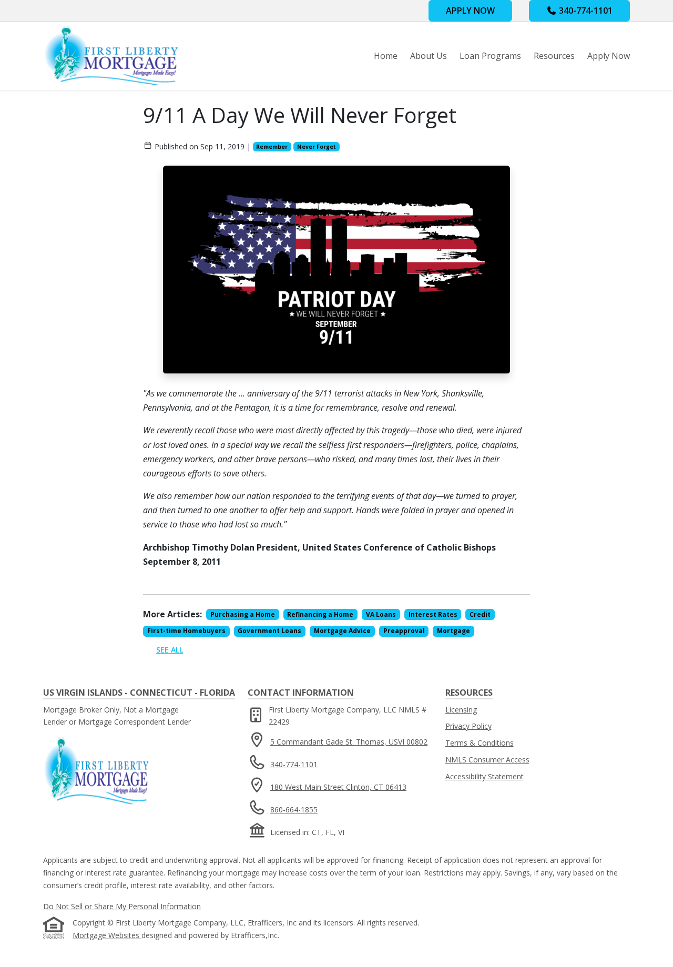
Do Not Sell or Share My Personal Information (122, 906)
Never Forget (316, 146)
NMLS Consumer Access (487, 760)
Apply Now (608, 56)
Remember (272, 146)
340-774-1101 (585, 10)
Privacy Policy (468, 726)
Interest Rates (433, 614)
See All (169, 650)
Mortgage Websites (107, 935)
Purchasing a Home (242, 614)
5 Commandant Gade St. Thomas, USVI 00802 (348, 742)
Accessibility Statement (484, 776)
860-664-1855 (294, 810)
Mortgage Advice (342, 630)
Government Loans (269, 630)
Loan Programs (490, 56)
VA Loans (381, 614)
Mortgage (453, 630)
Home (385, 56)
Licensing (461, 710)
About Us (428, 56)
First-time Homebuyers (186, 630)
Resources (554, 56)
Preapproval (404, 630)
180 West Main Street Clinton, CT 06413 (338, 787)
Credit (480, 614)
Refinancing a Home (320, 614)
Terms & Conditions (479, 743)
